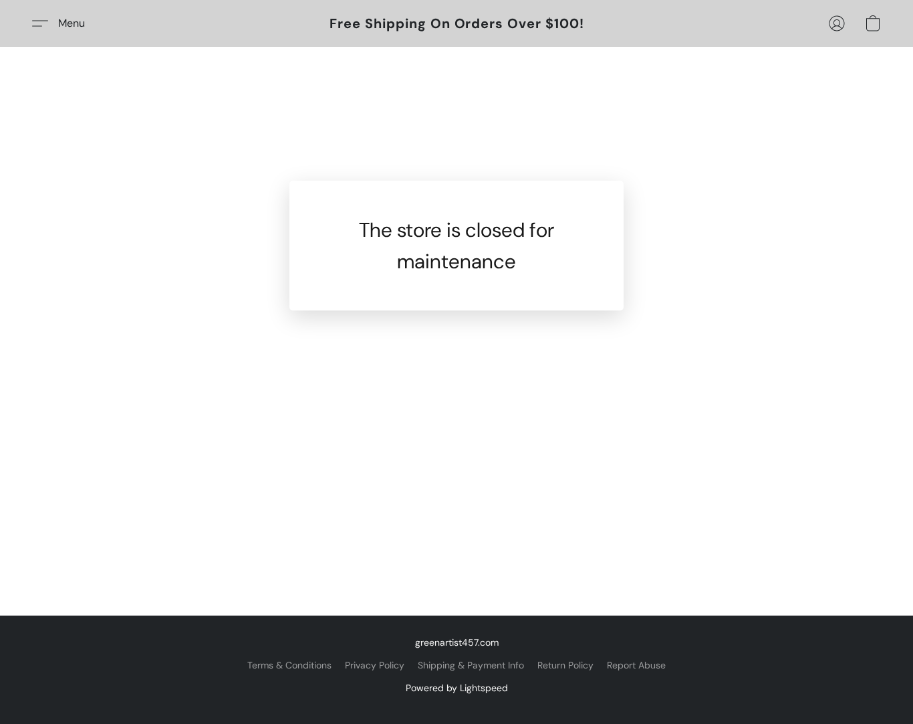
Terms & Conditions (289, 665)
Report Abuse (636, 665)
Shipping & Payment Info (471, 665)
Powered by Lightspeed (457, 688)
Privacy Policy (374, 665)
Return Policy (565, 665)
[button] (457, 23)
